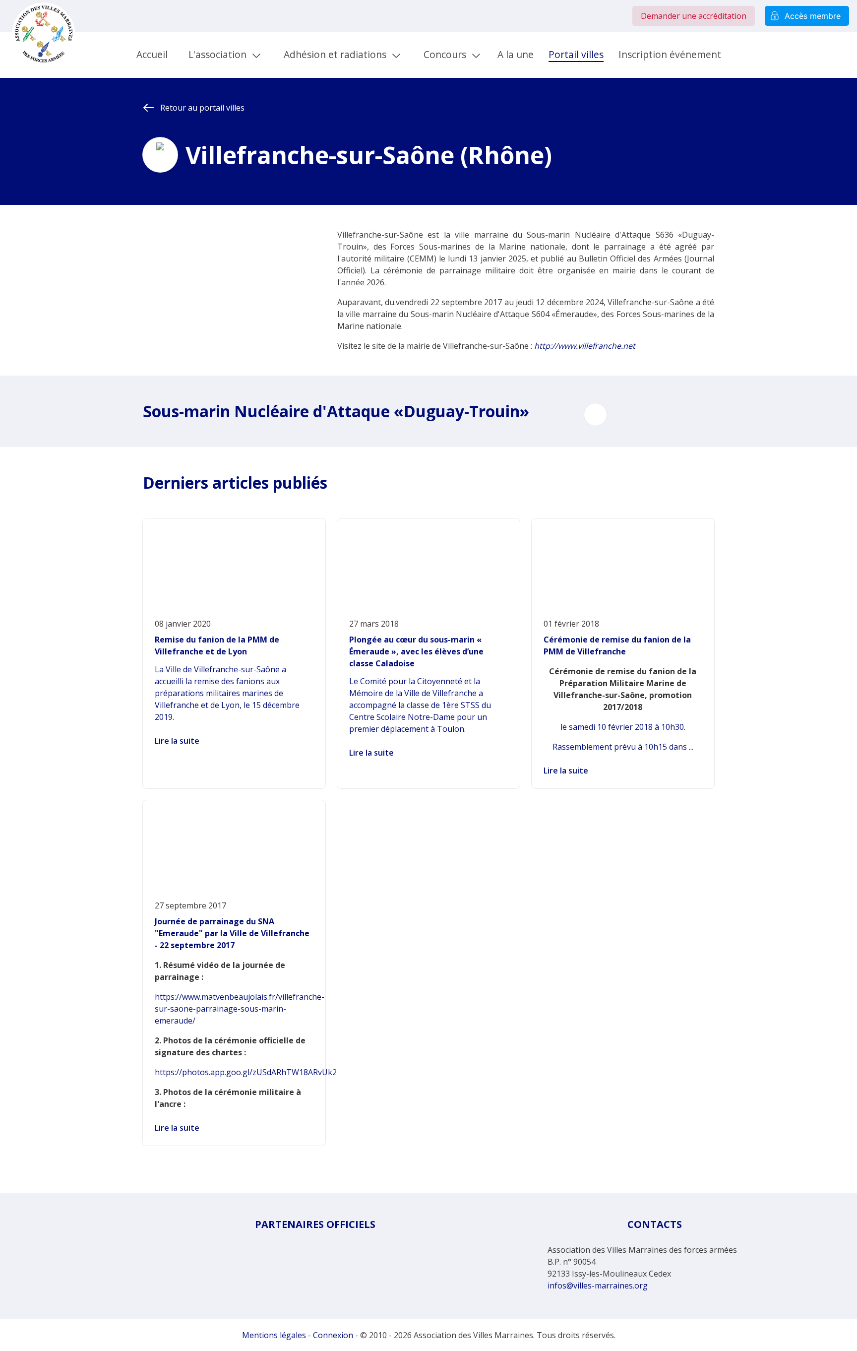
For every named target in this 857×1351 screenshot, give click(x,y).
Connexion (333, 1335)
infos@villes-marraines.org (598, 1285)
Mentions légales (274, 1335)
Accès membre (813, 16)
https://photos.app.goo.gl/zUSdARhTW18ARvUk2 (246, 1072)
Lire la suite (177, 740)
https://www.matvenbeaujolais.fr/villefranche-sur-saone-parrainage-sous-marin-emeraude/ (239, 1008)
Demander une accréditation (693, 15)
